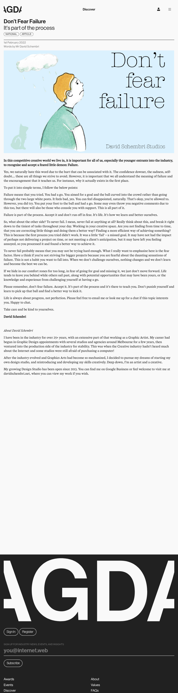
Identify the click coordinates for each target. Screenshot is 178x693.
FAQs (95, 690)
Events (8, 685)
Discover (89, 9)
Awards (9, 679)
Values (95, 685)
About (95, 679)
